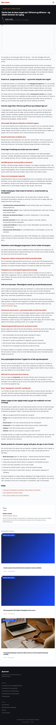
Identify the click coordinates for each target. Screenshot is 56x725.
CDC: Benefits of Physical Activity (13, 492)
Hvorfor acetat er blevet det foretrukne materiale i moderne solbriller (22, 568)
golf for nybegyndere (9, 303)
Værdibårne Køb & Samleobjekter (10, 693)
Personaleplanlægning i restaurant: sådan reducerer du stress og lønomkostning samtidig (25, 653)
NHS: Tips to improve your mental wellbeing (16, 495)
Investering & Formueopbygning (10, 691)
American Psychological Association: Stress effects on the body (21, 490)
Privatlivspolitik (6, 712)
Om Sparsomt (5, 704)
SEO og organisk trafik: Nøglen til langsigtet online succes (19, 610)
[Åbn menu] (53, 2)
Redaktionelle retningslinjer (9, 707)
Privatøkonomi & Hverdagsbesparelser (12, 685)
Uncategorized (6, 696)
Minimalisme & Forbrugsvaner (11, 8)
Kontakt (4, 710)
